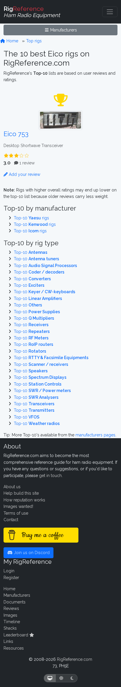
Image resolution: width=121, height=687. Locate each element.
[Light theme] (61, 678)
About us (12, 486)
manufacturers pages (95, 435)
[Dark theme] (72, 678)
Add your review (24, 174)
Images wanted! (18, 506)
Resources (14, 648)
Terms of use (16, 513)
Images (10, 615)
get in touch (50, 475)
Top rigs (34, 41)
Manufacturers (63, 30)
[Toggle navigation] (109, 11)
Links (8, 641)
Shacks (10, 628)
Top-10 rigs (31, 218)
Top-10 (30, 252)
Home (11, 41)
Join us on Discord (31, 552)
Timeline (12, 621)
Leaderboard (16, 635)
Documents (15, 602)
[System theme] (50, 678)
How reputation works (24, 500)
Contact (11, 519)
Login (9, 570)
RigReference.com (74, 659)
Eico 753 (16, 134)
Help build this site (21, 493)
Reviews (11, 608)
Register (11, 577)
